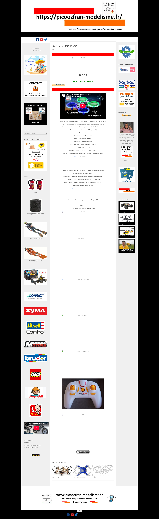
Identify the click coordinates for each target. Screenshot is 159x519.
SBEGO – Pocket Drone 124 (79, 477)
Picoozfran (57, 49)
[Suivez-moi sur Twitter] (45, 39)
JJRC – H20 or (55, 477)
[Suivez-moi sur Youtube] (41, 39)
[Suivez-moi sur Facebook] (37, 39)
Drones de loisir (56, 39)
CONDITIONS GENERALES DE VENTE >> (32, 445)
